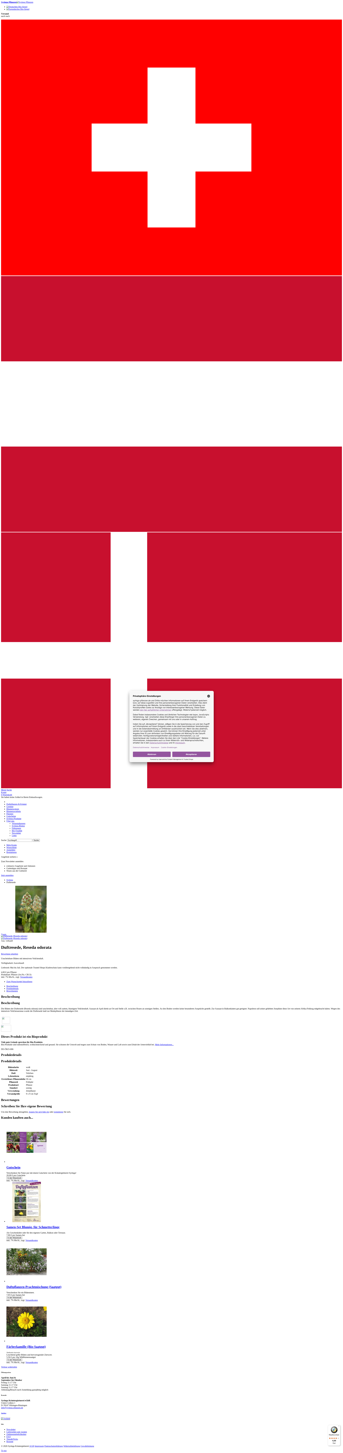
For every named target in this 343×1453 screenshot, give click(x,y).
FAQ (8, 1437)
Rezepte (9, 1441)
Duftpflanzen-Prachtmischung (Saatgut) (33, 1287)
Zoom (3, 934)
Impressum (39, 1446)
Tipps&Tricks (12, 1439)
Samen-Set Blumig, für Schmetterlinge (32, 1227)
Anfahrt (3, 1413)
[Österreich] (171, 531)
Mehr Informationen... (164, 1044)
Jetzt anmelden (7, 875)
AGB (31, 1446)
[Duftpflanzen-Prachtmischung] (26, 1281)
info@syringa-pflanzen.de (12, 1408)
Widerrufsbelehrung (71, 1446)
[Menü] (338, 1426)
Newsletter (11, 1429)
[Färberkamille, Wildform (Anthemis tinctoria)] (26, 1341)
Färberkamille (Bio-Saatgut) (26, 1346)
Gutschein (13, 1167)
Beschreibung (12, 986)
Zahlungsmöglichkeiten (16, 1434)
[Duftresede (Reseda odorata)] (14, 936)
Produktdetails (12, 988)
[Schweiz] (171, 275)
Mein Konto (11, 845)
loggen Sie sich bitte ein (39, 1112)
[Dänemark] (171, 787)
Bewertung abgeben (9, 954)
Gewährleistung (87, 1446)
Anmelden (10, 850)
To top (4, 1451)
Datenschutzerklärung (53, 1446)
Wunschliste (11, 847)
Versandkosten (26, 977)
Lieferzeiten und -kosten (16, 1432)
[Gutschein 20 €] (26, 1162)
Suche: (4, 840)
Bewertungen (12, 991)
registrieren (58, 1112)
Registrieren (11, 852)
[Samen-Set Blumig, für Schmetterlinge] (26, 1221)
